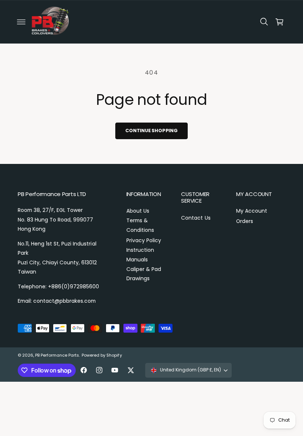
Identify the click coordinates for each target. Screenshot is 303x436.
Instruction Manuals (140, 254)
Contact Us (195, 218)
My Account (251, 210)
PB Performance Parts (57, 355)
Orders (244, 221)
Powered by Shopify (102, 355)
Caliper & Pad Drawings (143, 273)
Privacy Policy (143, 240)
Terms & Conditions (140, 225)
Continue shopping (151, 130)
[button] (21, 22)
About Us (137, 210)
